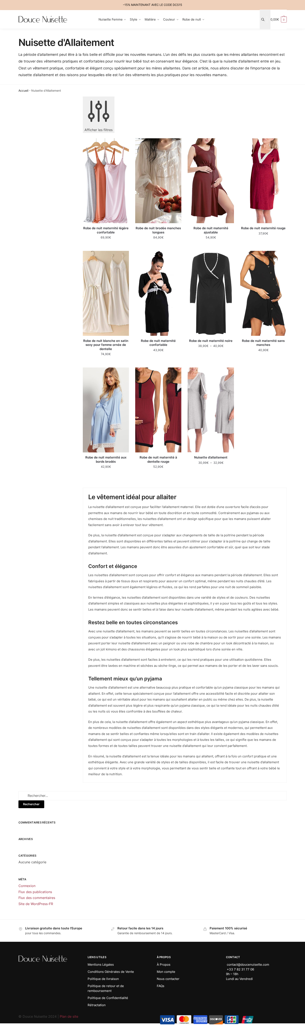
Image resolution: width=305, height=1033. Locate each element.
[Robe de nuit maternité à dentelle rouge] (158, 409)
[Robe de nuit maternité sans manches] (263, 293)
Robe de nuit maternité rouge (263, 228)
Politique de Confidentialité (108, 998)
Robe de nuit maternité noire (210, 341)
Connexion (26, 886)
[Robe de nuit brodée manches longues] (158, 180)
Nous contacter (168, 979)
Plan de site (69, 1016)
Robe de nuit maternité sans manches (263, 343)
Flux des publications (35, 892)
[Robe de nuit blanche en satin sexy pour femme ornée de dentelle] (106, 293)
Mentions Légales (101, 965)
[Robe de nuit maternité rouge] (263, 180)
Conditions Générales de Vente (111, 972)
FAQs (160, 986)
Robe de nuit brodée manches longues (158, 230)
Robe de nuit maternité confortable (158, 343)
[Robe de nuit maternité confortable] (158, 293)
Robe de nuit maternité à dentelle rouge (158, 459)
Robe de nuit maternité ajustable (210, 230)
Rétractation (97, 1005)
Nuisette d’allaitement (210, 457)
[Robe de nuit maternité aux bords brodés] (106, 409)
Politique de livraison (103, 979)
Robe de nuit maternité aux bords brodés (105, 459)
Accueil (23, 90)
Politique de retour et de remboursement (106, 988)
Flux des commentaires (36, 898)
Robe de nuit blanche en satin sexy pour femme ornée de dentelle (105, 345)
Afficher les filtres (98, 130)
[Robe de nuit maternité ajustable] (211, 180)
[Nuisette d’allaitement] (211, 409)
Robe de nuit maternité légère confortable (105, 230)
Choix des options (105, 246)
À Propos (163, 965)
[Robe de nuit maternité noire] (211, 293)
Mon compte (166, 972)
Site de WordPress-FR (35, 904)
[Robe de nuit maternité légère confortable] (106, 180)
